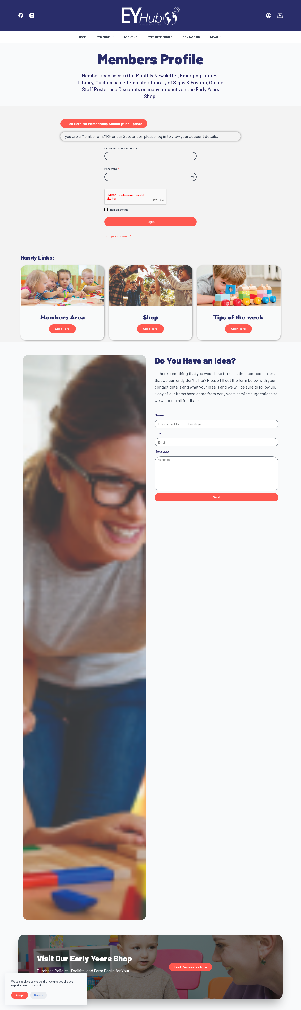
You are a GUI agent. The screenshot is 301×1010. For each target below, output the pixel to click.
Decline (38, 995)
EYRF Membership (160, 37)
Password (117, 168)
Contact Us (191, 37)
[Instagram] (31, 15)
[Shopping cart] (280, 15)
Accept (19, 995)
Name (159, 415)
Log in (151, 222)
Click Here (62, 329)
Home (82, 37)
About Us (130, 37)
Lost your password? (117, 236)
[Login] (268, 15)
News (214, 37)
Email (159, 433)
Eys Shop (103, 37)
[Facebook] (20, 15)
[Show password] (192, 176)
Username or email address (128, 148)
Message (162, 451)
